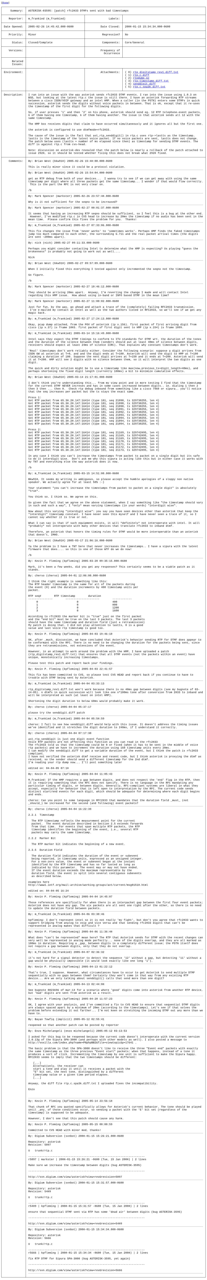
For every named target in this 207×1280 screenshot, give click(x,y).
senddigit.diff (144, 84)
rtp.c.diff (141, 75)
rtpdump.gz (141, 78)
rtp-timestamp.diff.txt (151, 81)
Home (5, 2)
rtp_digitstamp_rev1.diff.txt (155, 72)
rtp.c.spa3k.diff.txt (149, 86)
